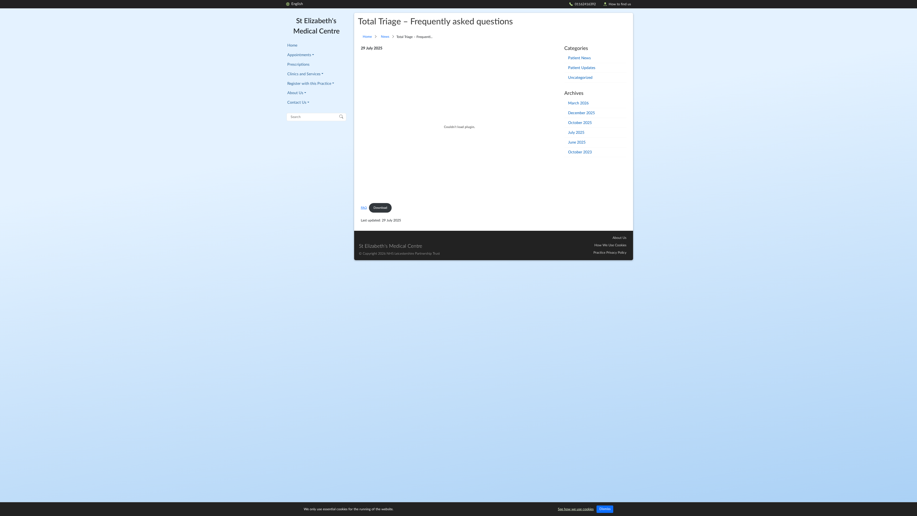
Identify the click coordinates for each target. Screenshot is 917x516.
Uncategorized (580, 78)
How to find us (620, 4)
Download (380, 207)
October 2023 (580, 152)
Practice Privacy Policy (609, 252)
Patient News (579, 58)
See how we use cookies (576, 509)
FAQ (364, 207)
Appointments (299, 55)
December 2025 (581, 113)
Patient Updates (581, 68)
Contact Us (296, 102)
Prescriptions (298, 64)
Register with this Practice (309, 84)
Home (292, 45)
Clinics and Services (303, 74)
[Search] (341, 116)
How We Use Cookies (610, 245)
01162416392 (585, 4)
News (385, 36)
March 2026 (578, 103)
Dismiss (605, 509)
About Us (295, 93)
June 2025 (577, 142)
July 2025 (576, 132)
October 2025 (580, 123)
